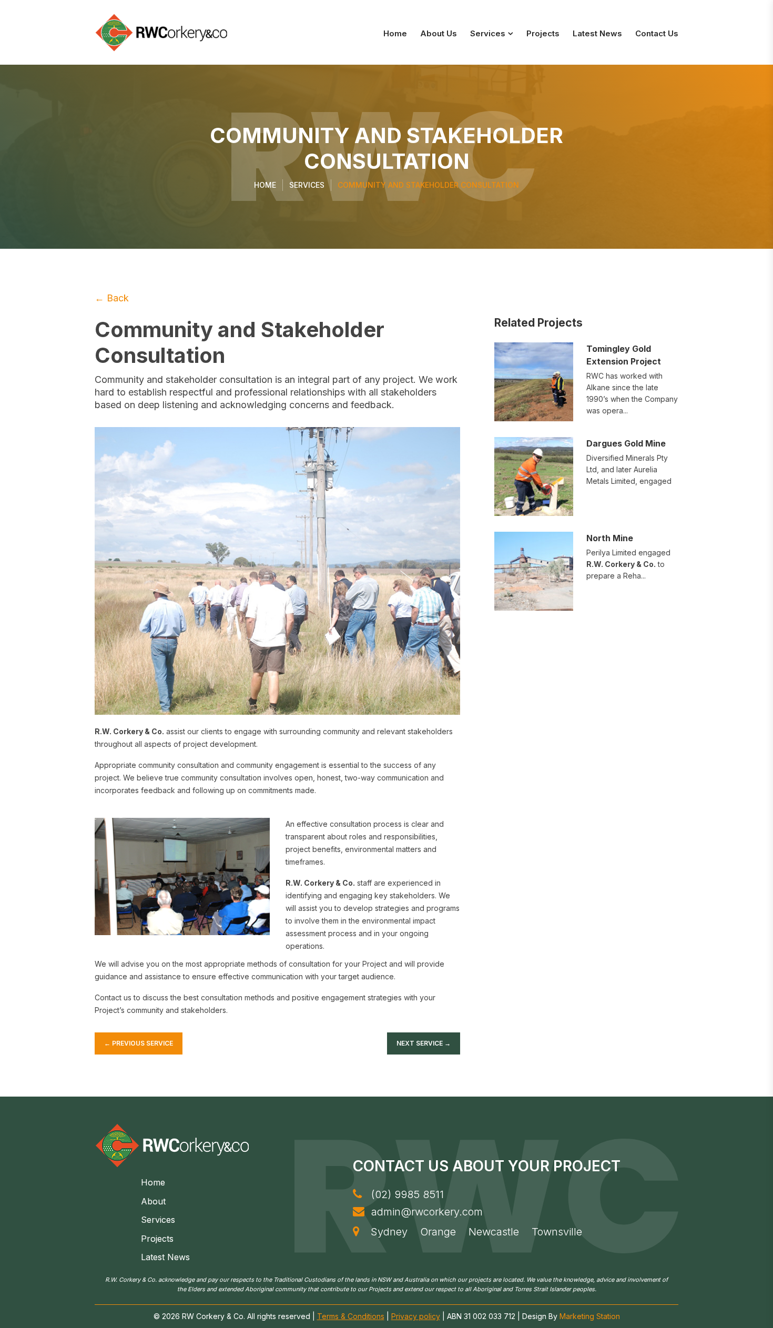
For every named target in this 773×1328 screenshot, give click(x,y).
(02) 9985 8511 (406, 1194)
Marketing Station (590, 1316)
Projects (543, 33)
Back (112, 297)
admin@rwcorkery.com (425, 1211)
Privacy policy (415, 1316)
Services (487, 33)
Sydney (389, 1231)
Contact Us (656, 33)
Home (395, 33)
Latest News (597, 33)
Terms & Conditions (350, 1316)
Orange (438, 1231)
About (153, 1201)
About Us (438, 33)
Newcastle (494, 1231)
